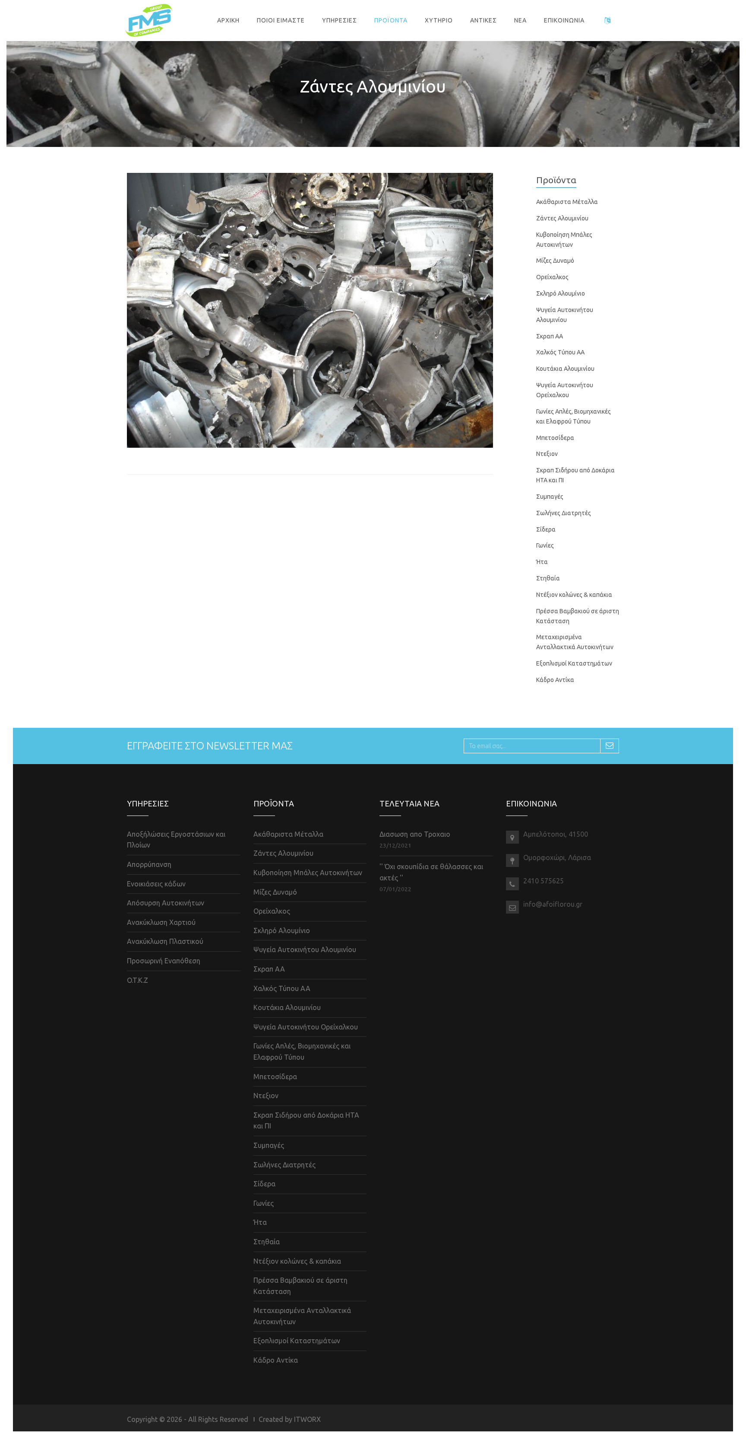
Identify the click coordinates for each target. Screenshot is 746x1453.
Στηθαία (548, 578)
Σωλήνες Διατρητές (563, 513)
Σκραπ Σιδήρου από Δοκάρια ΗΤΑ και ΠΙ (306, 1120)
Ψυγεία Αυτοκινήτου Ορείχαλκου (305, 1027)
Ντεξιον (547, 453)
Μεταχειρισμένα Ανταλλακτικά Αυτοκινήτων (302, 1316)
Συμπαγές (549, 496)
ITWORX (307, 1419)
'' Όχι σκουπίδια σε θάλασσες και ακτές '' (431, 872)
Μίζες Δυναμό (555, 260)
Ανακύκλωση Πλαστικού (165, 941)
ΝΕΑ (520, 20)
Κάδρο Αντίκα (555, 679)
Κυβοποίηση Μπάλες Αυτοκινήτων (307, 872)
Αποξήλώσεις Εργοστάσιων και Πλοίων (176, 839)
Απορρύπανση (149, 864)
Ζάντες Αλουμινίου (562, 218)
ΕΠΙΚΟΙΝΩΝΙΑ (564, 20)
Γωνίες (545, 545)
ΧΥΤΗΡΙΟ (439, 20)
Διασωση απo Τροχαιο (414, 834)
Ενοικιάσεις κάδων (156, 884)
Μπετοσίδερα (555, 437)
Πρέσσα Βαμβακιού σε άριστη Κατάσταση (300, 1285)
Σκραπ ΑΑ (549, 336)
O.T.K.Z (137, 980)
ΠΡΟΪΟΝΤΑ (391, 20)
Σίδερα (546, 529)
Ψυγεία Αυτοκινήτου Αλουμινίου (304, 949)
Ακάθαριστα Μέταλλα (567, 201)
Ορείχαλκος (552, 277)
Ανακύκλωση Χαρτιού (161, 922)
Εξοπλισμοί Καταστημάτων (574, 663)
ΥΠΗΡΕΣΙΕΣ (339, 20)
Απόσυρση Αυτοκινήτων (165, 903)
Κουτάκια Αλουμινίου (565, 368)
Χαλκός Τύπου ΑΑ (560, 352)
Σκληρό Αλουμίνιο (560, 293)
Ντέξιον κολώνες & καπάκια (574, 594)
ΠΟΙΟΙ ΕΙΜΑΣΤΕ (281, 20)
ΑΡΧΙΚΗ (228, 20)
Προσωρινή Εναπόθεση (163, 961)
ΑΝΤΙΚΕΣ (483, 20)
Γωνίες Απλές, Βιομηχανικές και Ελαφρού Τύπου (302, 1051)
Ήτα (542, 561)
